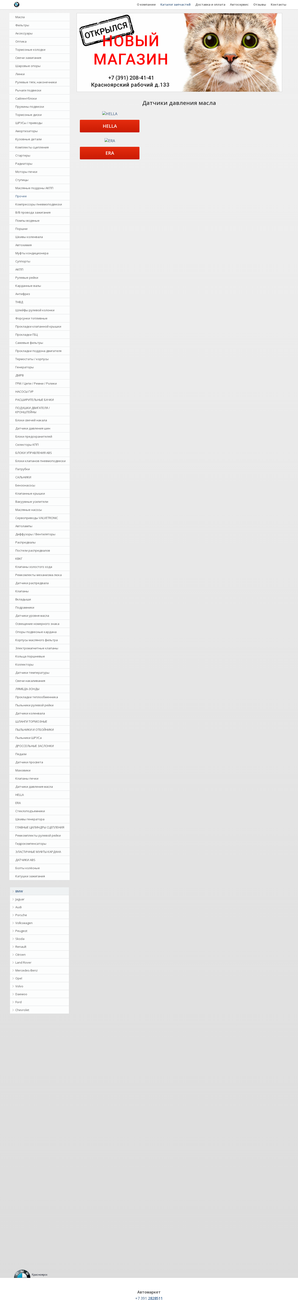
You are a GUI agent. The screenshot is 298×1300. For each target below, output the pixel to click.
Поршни (21, 229)
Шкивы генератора (29, 819)
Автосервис (239, 4)
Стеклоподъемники (30, 811)
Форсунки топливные (31, 318)
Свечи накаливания (30, 681)
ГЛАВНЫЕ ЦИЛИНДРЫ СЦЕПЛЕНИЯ (39, 827)
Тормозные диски (28, 115)
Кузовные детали (28, 139)
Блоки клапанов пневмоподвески (40, 461)
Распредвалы (25, 542)
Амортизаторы (26, 131)
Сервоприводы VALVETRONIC (36, 518)
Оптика (21, 41)
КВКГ (18, 558)
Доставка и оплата (210, 4)
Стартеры (22, 155)
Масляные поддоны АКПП (34, 188)
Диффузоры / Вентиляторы (35, 534)
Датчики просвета (29, 762)
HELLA (19, 795)
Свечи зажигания (28, 58)
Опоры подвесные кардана (36, 632)
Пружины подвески (29, 106)
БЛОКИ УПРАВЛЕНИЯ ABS (33, 453)
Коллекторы (24, 664)
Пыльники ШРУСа (28, 738)
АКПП (19, 269)
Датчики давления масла (34, 786)
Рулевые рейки (26, 277)
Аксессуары (24, 33)
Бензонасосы (25, 485)
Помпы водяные (27, 220)
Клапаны (22, 591)
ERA (18, 803)
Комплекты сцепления (32, 147)
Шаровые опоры (28, 66)
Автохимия (23, 245)
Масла (20, 17)
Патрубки (22, 469)
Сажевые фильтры (29, 343)
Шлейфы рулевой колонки (34, 310)
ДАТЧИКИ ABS (25, 860)
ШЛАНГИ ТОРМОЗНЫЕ (31, 721)
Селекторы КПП (27, 444)
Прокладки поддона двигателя (38, 351)
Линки (20, 74)
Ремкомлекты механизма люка (38, 575)
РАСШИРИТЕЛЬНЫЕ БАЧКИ (34, 400)
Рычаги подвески (28, 90)
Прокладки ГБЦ (26, 334)
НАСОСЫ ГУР (24, 391)
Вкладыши (23, 599)
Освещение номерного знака (37, 624)
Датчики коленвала (30, 713)
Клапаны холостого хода (33, 567)
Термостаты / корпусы (32, 359)
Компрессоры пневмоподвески (38, 204)
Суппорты (22, 261)
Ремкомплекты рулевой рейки (38, 835)
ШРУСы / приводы (28, 123)
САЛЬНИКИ (23, 477)
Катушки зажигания (30, 876)
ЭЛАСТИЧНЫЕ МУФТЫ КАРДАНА (38, 852)
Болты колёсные (27, 868)
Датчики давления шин (32, 428)
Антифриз (22, 294)
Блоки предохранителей (33, 436)
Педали (21, 754)
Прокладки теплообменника (36, 697)
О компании (146, 4)
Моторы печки (26, 172)
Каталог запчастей (175, 4)
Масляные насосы (28, 510)
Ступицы (21, 180)
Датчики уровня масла (32, 615)
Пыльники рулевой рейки (34, 705)
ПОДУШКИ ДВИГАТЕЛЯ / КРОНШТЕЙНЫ (32, 410)
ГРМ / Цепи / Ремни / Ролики (36, 383)
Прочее (21, 196)
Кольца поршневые (30, 656)
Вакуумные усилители (31, 501)
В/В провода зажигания (33, 212)
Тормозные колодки (30, 49)
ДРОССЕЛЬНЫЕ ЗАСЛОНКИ (34, 746)
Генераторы (24, 367)
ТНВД (19, 302)
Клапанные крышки (30, 493)
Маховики (22, 770)
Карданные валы (28, 286)
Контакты (278, 4)
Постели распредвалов (32, 550)
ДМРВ (19, 375)
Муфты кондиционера (31, 253)
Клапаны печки (26, 778)
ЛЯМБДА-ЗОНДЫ (27, 689)
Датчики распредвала (32, 583)
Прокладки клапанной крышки (38, 326)
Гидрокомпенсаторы (30, 843)
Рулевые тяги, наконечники (36, 82)
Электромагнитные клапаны (36, 648)
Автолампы (23, 526)
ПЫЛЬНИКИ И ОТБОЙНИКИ (34, 729)
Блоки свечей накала (31, 420)
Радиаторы (23, 163)
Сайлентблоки (26, 98)
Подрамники (24, 607)
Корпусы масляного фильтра (36, 640)
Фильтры (22, 25)
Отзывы (259, 4)
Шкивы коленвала (29, 237)
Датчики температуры (32, 672)
